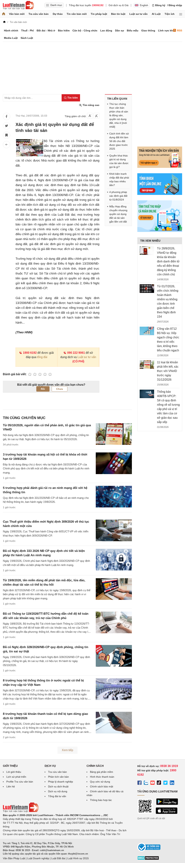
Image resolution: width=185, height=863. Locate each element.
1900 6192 (30, 352)
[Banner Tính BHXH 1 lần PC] (159, 194)
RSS (179, 30)
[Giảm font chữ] (90, 116)
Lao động (106, 30)
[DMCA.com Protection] (148, 859)
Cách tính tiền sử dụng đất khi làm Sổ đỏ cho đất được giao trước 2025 (119, 141)
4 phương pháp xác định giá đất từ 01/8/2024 (118, 196)
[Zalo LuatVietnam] (146, 783)
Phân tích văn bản (58, 776)
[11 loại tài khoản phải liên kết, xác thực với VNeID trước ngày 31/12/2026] (147, 364)
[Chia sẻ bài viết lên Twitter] (6, 125)
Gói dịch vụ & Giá (118, 5)
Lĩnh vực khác (167, 30)
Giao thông (148, 30)
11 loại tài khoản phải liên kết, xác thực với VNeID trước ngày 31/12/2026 (167, 371)
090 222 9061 (76, 352)
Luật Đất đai (58, 858)
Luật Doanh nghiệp (38, 858)
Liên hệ (10, 786)
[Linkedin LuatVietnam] (172, 783)
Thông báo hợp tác (101, 800)
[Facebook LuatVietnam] (139, 783)
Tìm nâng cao (90, 105)
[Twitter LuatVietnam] (165, 783)
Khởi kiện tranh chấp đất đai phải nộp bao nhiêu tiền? (119, 179)
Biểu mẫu (132, 30)
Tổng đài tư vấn (57, 796)
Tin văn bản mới (77, 13)
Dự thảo (58, 13)
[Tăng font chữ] (96, 116)
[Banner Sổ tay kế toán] (159, 231)
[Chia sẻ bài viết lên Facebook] (6, 116)
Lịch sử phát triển (16, 776)
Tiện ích (170, 13)
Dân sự (119, 30)
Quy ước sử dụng (100, 781)
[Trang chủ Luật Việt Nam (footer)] (21, 811)
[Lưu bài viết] (6, 135)
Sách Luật (27, 37)
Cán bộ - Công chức (84, 30)
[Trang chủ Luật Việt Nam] (18, 5)
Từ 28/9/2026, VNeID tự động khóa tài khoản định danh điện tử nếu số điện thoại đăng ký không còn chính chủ (168, 261)
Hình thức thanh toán (102, 776)
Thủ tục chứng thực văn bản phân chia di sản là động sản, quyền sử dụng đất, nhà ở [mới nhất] (118, 115)
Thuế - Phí (27, 30)
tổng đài (42, 357)
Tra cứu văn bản (39, 13)
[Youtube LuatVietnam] (152, 783)
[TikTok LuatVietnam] (159, 783)
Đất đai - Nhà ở (46, 30)
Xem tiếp (67, 750)
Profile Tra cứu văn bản (19, 781)
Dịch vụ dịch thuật (58, 786)
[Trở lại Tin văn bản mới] (6, 144)
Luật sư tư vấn (138, 13)
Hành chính (11, 30)
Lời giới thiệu (13, 771)
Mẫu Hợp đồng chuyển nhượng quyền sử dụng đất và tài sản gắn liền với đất (118, 214)
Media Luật (11, 37)
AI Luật (156, 13)
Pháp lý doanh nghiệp (60, 781)
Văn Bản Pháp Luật (14, 858)
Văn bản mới (17, 13)
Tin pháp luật (99, 13)
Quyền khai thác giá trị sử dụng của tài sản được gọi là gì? (118, 161)
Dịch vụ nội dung (57, 791)
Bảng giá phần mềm (101, 771)
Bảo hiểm (64, 30)
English (144, 5)
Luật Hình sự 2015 (78, 858)
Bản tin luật (118, 13)
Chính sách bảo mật (101, 786)
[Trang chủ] (3, 14)
